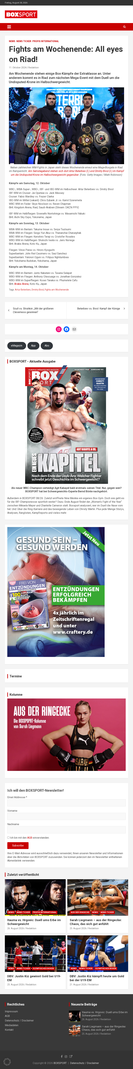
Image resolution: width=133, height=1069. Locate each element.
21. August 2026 (78, 984)
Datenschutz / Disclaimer (19, 1020)
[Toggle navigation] (9, 27)
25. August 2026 (78, 928)
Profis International (45, 41)
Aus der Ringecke (80, 912)
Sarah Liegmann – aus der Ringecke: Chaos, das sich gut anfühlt (96, 922)
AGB (29, 837)
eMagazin (16, 345)
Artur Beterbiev (23, 289)
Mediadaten (11, 1025)
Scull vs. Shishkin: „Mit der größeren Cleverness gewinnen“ (33, 310)
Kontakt (9, 1029)
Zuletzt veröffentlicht (23, 875)
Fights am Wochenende (57, 289)
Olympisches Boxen (43, 968)
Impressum (11, 1011)
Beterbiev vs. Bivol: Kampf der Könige (98, 308)
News (12, 41)
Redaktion (33, 67)
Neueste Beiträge (84, 1004)
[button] (7, 1062)
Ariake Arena (21, 283)
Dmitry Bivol (38, 289)
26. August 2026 (15, 928)
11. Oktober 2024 (17, 67)
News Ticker (23, 41)
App (33, 345)
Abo (47, 345)
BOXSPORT (60, 1063)
